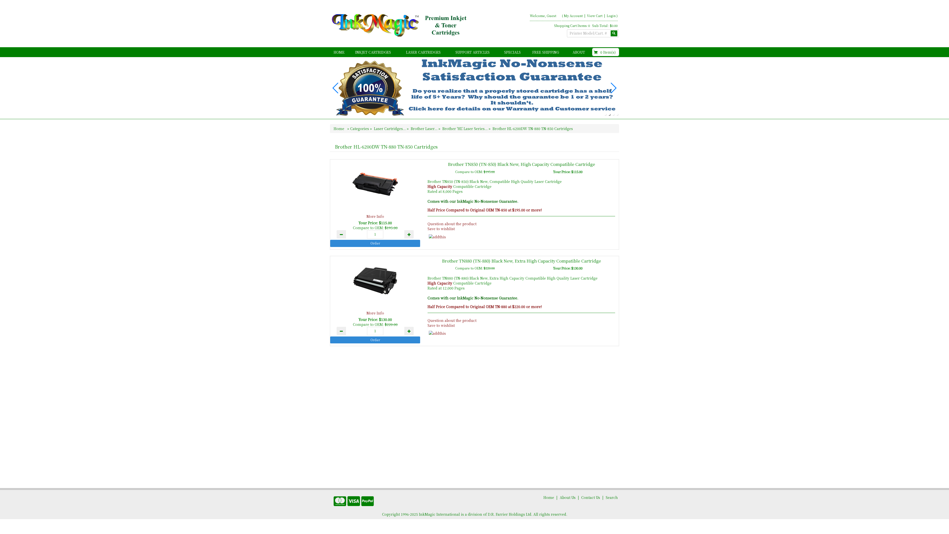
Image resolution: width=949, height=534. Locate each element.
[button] (605, 114)
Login (611, 15)
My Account (573, 15)
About (579, 52)
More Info (375, 216)
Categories (360, 128)
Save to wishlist (441, 228)
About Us (568, 497)
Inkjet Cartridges (373, 52)
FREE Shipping (545, 52)
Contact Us (590, 497)
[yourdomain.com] (400, 25)
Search (612, 497)
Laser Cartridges (423, 52)
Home (339, 52)
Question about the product (452, 223)
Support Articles (472, 52)
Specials (512, 52)
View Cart (595, 15)
